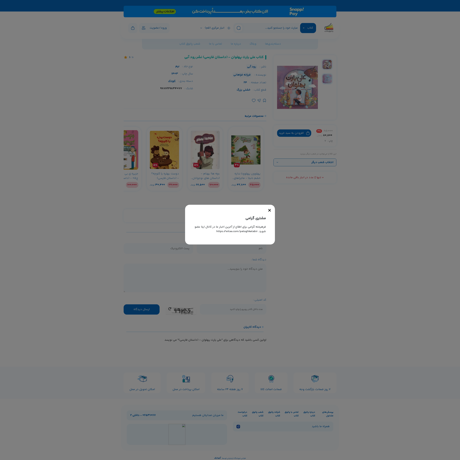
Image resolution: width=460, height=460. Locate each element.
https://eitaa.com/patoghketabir (237, 231)
